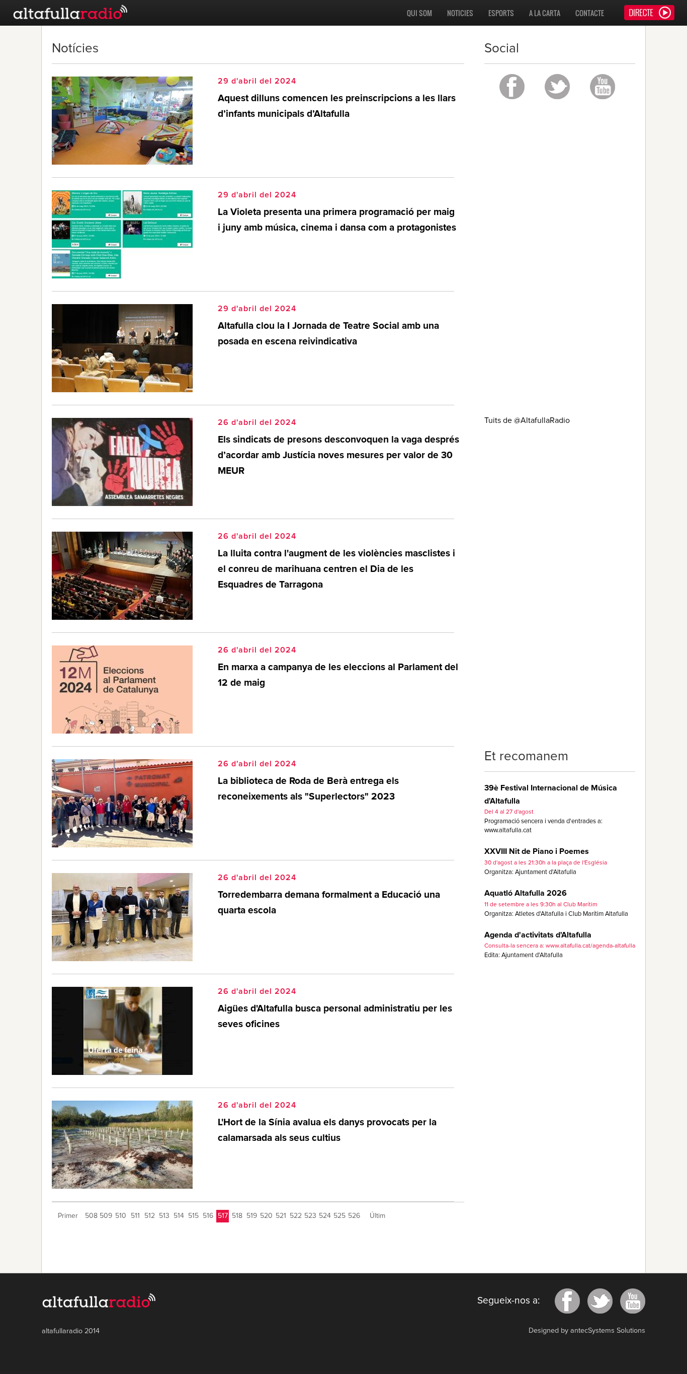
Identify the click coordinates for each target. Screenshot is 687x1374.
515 (193, 1215)
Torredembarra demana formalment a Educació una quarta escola (329, 902)
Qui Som (419, 13)
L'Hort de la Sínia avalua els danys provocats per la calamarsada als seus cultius (327, 1130)
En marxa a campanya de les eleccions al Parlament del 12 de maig (338, 675)
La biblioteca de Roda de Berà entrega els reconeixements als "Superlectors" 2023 (308, 789)
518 (237, 1215)
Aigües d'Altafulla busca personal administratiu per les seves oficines (335, 1016)
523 (310, 1215)
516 (208, 1215)
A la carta (544, 13)
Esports (501, 13)
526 (354, 1215)
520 (266, 1215)
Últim (377, 1215)
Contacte (589, 13)
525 (339, 1215)
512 (149, 1215)
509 (106, 1215)
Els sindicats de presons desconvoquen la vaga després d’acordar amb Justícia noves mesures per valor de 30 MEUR (338, 455)
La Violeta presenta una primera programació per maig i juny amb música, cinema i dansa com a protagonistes (337, 220)
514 (179, 1215)
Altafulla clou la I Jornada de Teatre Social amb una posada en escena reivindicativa (328, 333)
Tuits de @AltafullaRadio (527, 420)
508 (91, 1215)
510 (120, 1215)
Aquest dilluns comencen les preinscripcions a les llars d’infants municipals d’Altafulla (337, 106)
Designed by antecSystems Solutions (587, 1330)
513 (164, 1215)
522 (296, 1215)
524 (325, 1215)
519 (251, 1215)
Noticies (460, 13)
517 (223, 1215)
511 (135, 1215)
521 (281, 1215)
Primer (68, 1215)
